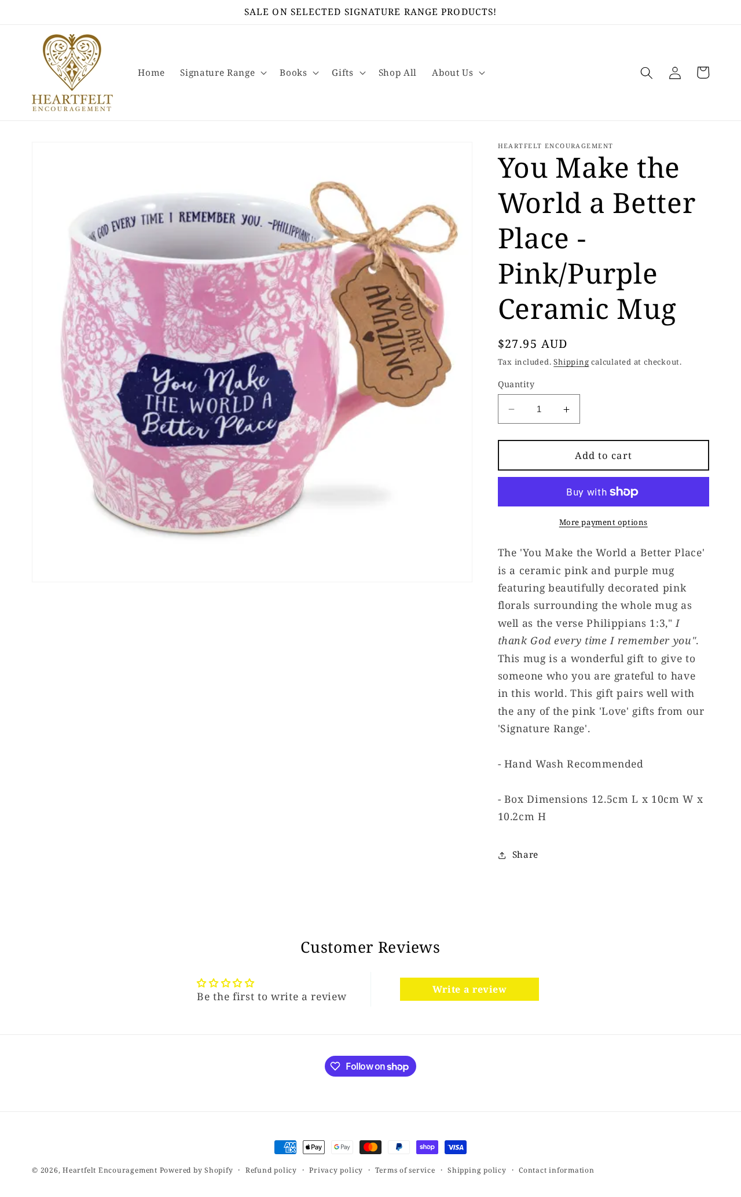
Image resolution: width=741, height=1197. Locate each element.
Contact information (557, 1170)
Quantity (516, 384)
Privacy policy (336, 1170)
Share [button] (525, 855)
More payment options (603, 522)
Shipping (571, 362)
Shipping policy (477, 1170)
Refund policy (271, 1170)
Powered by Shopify (196, 1170)
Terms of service (405, 1170)
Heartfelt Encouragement (110, 1170)
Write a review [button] (469, 989)
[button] (222, 73)
